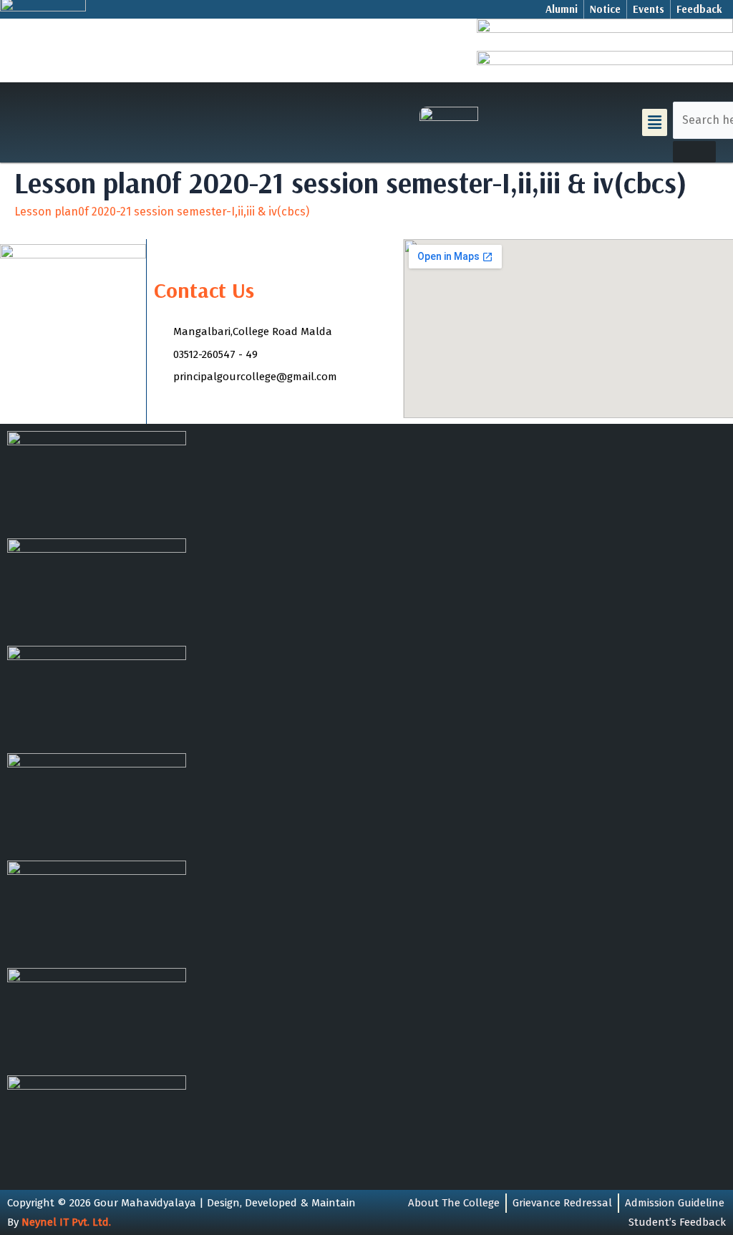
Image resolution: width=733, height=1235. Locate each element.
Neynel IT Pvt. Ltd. (66, 1222)
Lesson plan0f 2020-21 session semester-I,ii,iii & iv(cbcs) (161, 211)
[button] (654, 122)
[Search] (694, 152)
